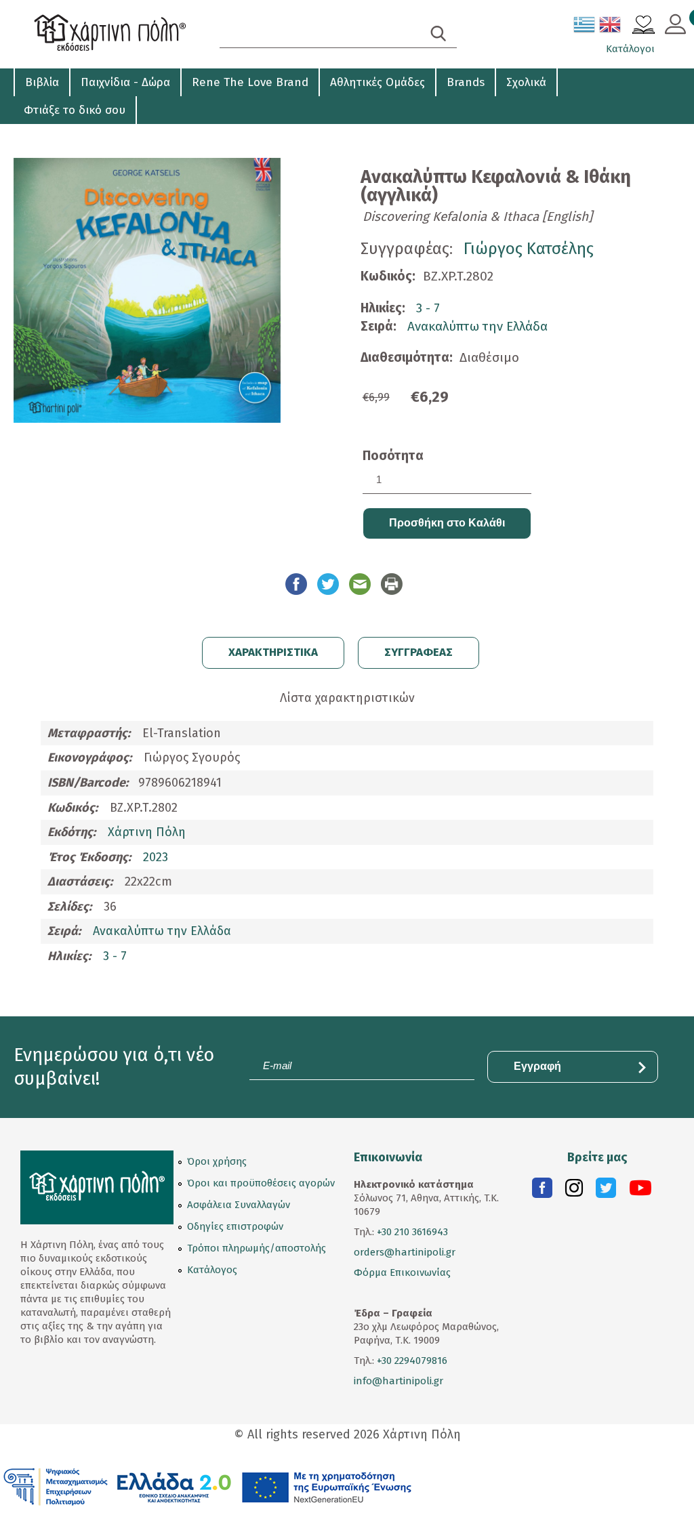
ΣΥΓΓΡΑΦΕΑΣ (418, 652)
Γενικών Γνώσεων (63, 135)
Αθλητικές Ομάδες (377, 82)
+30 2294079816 (410, 1360)
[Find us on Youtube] (640, 1191)
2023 (155, 857)
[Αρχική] (113, 34)
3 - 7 (428, 308)
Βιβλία (42, 82)
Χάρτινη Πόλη (147, 832)
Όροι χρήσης (217, 1161)
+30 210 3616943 (412, 1232)
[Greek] (584, 27)
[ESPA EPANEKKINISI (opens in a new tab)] (207, 1486)
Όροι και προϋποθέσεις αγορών (261, 1183)
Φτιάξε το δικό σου (74, 110)
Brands (466, 82)
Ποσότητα (393, 455)
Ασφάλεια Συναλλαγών (238, 1205)
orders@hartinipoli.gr (404, 1252)
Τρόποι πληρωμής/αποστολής (256, 1248)
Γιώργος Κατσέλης (529, 248)
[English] (610, 27)
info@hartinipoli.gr (398, 1381)
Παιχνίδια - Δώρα (125, 82)
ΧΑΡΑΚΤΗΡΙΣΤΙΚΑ (273, 652)
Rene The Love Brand (250, 82)
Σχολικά (526, 82)
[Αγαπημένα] (643, 26)
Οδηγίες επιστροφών (235, 1226)
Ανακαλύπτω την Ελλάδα (477, 326)
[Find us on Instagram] (574, 1191)
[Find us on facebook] (542, 1191)
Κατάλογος (212, 1270)
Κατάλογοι (630, 49)
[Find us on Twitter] (606, 1191)
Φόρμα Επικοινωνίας (402, 1272)
